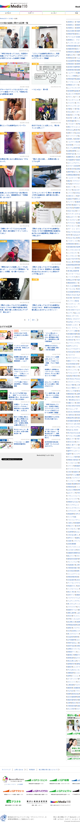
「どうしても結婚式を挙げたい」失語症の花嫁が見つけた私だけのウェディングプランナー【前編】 (45, 56)
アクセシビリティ (73, 373)
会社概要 (20, 784)
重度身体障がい (73, 283)
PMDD (70, 205)
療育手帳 (70, 172)
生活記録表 (71, 580)
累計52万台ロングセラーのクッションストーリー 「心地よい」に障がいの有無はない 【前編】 (21, 373)
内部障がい (71, 28)
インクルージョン (73, 589)
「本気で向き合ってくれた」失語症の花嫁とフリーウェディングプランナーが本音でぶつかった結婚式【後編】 (14, 56)
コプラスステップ (73, 511)
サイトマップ (6, 769)
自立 (69, 118)
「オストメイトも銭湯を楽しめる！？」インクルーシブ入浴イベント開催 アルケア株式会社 (52, 361)
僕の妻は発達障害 (73, 271)
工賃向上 (70, 523)
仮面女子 (70, 199)
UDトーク (71, 187)
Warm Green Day (73, 295)
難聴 (77, 52)
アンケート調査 (73, 331)
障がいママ (71, 439)
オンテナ (75, 115)
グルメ (77, 172)
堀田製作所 (71, 664)
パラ (73, 109)
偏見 (73, 121)
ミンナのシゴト (73, 256)
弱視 (69, 58)
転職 (77, 70)
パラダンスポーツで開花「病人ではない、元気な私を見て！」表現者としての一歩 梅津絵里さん (52, 433)
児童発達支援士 (73, 568)
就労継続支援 (72, 334)
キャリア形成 (72, 517)
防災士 (74, 703)
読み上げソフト (73, 217)
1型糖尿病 (76, 688)
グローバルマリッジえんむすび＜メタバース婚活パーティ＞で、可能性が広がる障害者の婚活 (14, 92)
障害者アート (72, 652)
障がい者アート (73, 445)
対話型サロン (72, 586)
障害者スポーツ (73, 85)
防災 (76, 700)
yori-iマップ (71, 493)
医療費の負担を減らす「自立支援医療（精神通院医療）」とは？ (21, 359)
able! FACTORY (73, 259)
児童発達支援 (72, 706)
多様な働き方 (72, 397)
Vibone (70, 112)
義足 (69, 181)
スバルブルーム (73, 220)
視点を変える (72, 661)
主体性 (77, 352)
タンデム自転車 (73, 148)
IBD (69, 169)
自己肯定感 (71, 571)
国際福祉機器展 (73, 175)
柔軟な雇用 (71, 613)
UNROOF (71, 340)
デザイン (70, 97)
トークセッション (73, 82)
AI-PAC (70, 208)
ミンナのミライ (73, 253)
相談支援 (70, 700)
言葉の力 (70, 367)
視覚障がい (71, 25)
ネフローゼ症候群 (73, 166)
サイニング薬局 (73, 457)
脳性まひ (70, 55)
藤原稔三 (70, 655)
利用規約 (32, 769)
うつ (76, 55)
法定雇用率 (71, 61)
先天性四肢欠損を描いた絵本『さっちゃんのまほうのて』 (52, 444)
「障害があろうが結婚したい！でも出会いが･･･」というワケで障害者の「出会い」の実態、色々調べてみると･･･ (14, 269)
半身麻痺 (70, 160)
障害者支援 (71, 487)
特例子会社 (71, 154)
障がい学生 (71, 592)
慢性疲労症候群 (73, 559)
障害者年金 (71, 52)
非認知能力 (71, 565)
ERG (69, 235)
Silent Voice (72, 211)
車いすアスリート (73, 634)
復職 (74, 484)
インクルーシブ (73, 481)
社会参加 (70, 637)
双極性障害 (71, 49)
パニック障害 (72, 76)
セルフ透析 (71, 385)
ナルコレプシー (73, 307)
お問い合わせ (19, 769)
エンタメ (54, 13)
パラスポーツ (72, 124)
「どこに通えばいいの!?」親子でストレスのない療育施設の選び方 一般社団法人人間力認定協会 (52, 337)
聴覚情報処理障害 (73, 265)
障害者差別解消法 (73, 46)
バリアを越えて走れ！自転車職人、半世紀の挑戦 (21, 384)
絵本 (69, 475)
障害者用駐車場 (73, 577)
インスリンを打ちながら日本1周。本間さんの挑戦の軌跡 (21, 347)
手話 (69, 184)
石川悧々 (70, 298)
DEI (69, 478)
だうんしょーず (73, 409)
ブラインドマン (73, 370)
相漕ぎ (70, 628)
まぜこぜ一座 (72, 337)
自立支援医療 (72, 697)
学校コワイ (71, 526)
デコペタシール (73, 226)
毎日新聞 (70, 91)
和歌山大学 (71, 280)
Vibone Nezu (72, 238)
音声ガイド (71, 538)
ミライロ (70, 193)
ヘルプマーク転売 (73, 142)
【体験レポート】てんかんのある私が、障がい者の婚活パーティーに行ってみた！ (14, 231)
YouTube (71, 691)
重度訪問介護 (72, 418)
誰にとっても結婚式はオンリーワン (13, 125)
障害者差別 (71, 244)
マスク (70, 190)
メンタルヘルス (73, 463)
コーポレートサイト (10, 784)
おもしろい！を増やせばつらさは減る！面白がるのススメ (52, 384)
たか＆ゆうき (72, 550)
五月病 (70, 145)
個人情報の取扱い (48, 769)
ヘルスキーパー (73, 178)
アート (77, 97)
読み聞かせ (71, 622)
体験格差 (70, 673)
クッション (75, 676)
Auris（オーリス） (74, 316)
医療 (69, 694)
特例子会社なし (73, 643)
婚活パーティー (73, 361)
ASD (77, 526)
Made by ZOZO (73, 430)
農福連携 (70, 514)
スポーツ (31, 13)
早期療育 (77, 208)
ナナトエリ (71, 268)
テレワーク (71, 202)
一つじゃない (72, 289)
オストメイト (72, 682)
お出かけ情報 (72, 490)
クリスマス (71, 103)
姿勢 (69, 676)
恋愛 (73, 151)
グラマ (77, 340)
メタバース (71, 355)
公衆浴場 (70, 685)
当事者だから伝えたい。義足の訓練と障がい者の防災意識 (52, 347)
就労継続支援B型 (73, 421)
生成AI (70, 541)
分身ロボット (72, 196)
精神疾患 (70, 658)
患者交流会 (75, 694)
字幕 (69, 109)
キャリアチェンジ (73, 505)
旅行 (77, 130)
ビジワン (70, 313)
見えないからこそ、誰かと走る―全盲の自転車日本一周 (21, 431)
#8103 (70, 616)
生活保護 (70, 292)
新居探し (70, 139)
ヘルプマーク (72, 73)
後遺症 (70, 484)
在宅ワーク (71, 595)
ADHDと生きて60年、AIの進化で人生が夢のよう (21, 335)
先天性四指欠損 (73, 364)
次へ (34, 320)
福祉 (69, 115)
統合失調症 (71, 31)
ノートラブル (72, 277)
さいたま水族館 (73, 286)
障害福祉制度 (72, 625)
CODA (70, 472)
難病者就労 (71, 394)
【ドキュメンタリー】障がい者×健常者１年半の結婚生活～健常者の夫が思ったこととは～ (46, 195)
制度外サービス (73, 610)
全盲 (73, 58)
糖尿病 (70, 688)
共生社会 (70, 352)
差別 (69, 121)
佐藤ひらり (71, 403)
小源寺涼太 (71, 415)
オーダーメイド (73, 679)
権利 (76, 637)
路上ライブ (71, 556)
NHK (73, 169)
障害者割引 (71, 64)
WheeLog (71, 130)
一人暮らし (75, 118)
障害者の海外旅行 (73, 460)
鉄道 (69, 376)
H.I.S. (72, 133)
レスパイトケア (73, 499)
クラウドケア (72, 607)
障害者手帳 (71, 34)
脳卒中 (70, 454)
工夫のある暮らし (73, 535)
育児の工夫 (71, 442)
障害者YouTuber (73, 502)
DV (69, 619)
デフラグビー (72, 223)
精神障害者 (71, 70)
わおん (70, 262)
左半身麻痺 (71, 640)
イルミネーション (73, 100)
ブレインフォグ (73, 562)
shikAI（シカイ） (73, 325)
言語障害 (70, 532)
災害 (69, 703)
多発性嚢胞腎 (72, 544)
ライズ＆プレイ (73, 529)
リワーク (70, 466)
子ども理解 (75, 475)
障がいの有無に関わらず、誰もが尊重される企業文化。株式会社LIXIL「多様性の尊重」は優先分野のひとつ (21, 421)
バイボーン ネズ (73, 241)
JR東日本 (75, 376)
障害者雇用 (71, 79)
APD (74, 262)
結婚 (69, 151)
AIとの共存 (71, 709)
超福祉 (77, 91)
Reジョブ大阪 (72, 391)
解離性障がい (72, 157)
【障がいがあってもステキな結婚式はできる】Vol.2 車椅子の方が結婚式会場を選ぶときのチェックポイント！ (46, 307)
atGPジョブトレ (73, 346)
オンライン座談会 (73, 301)
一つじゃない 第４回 (40, 89)
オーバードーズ (73, 136)
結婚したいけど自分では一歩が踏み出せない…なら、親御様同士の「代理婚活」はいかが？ (14, 195)
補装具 (70, 667)
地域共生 (76, 472)
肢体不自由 (71, 646)
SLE (69, 631)
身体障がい (71, 22)
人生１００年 (72, 94)
